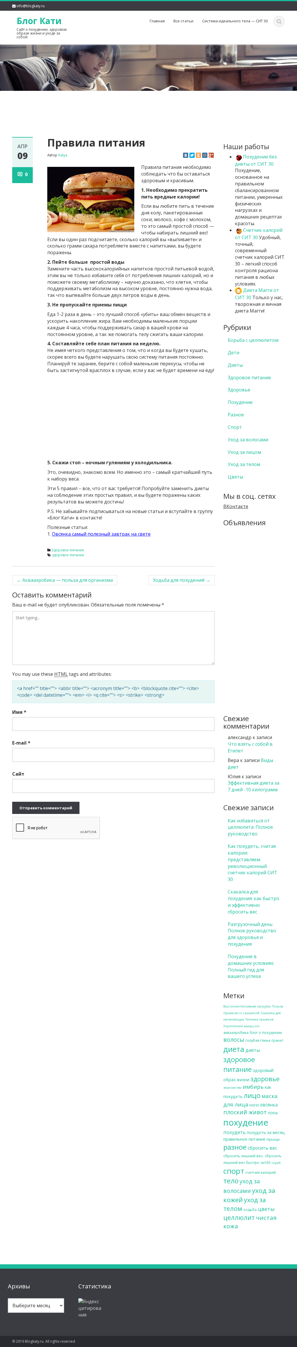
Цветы (235, 477)
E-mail (21, 743)
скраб (276, 1163)
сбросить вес (262, 1148)
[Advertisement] (148, 104)
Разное (236, 414)
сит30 (265, 1162)
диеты (252, 1050)
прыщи (273, 1139)
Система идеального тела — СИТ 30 (235, 21)
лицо (252, 1095)
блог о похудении (266, 1032)
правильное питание (244, 1139)
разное (235, 1147)
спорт (233, 1171)
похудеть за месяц (266, 1132)
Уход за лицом (244, 452)
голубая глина (257, 1040)
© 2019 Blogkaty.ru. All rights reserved (43, 1341)
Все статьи (183, 21)
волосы (233, 1039)
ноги (254, 1105)
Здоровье (239, 390)
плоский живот (245, 1112)
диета (233, 1049)
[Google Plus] (211, 155)
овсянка (269, 1105)
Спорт (235, 427)
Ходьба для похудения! (181, 580)
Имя (19, 712)
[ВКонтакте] (185, 155)
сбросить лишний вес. (243, 1155)
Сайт (18, 774)
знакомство (232, 1088)
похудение (245, 1122)
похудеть (234, 1132)
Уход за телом (244, 464)
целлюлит (239, 1217)
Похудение (240, 402)
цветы (266, 1208)
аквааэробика (236, 1032)
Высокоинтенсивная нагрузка (247, 1006)
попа (273, 1112)
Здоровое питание (67, 550)
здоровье (265, 1079)
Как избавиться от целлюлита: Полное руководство (250, 827)
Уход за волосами (248, 439)
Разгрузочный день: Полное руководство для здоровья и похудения (252, 934)
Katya (62, 155)
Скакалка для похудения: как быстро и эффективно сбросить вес (253, 902)
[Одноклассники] (198, 155)
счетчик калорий (260, 1172)
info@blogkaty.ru (31, 5)
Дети (233, 352)
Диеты (235, 365)
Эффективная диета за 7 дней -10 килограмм (253, 786)
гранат (277, 1040)
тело (230, 1180)
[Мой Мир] (204, 155)
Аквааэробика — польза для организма (65, 580)
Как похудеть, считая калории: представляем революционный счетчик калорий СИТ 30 (252, 862)
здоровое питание (68, 554)
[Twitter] (192, 155)
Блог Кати (39, 21)
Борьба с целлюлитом (253, 340)
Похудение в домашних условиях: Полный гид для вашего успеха (251, 966)
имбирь (253, 1086)
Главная (157, 21)
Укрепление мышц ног (241, 1026)
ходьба (250, 1209)
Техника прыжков (259, 1019)
